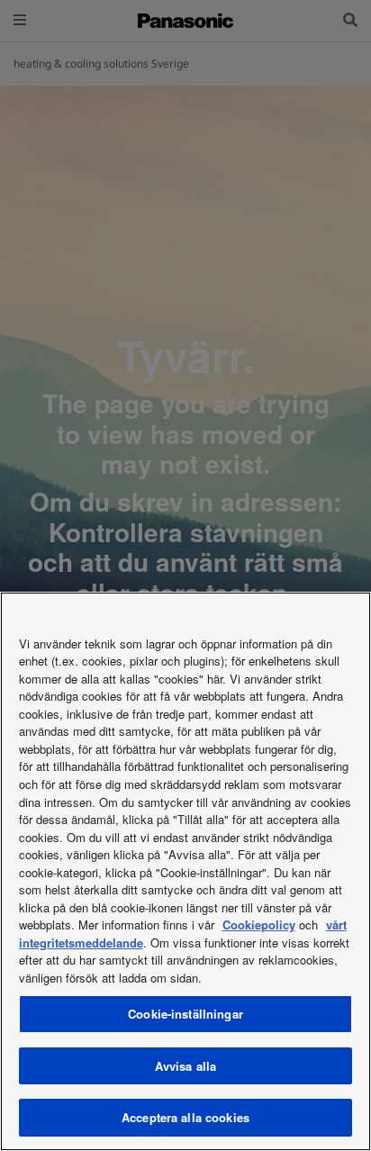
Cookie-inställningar (185, 1013)
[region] (185, 871)
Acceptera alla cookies (185, 1117)
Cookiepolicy (258, 924)
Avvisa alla (185, 1065)
